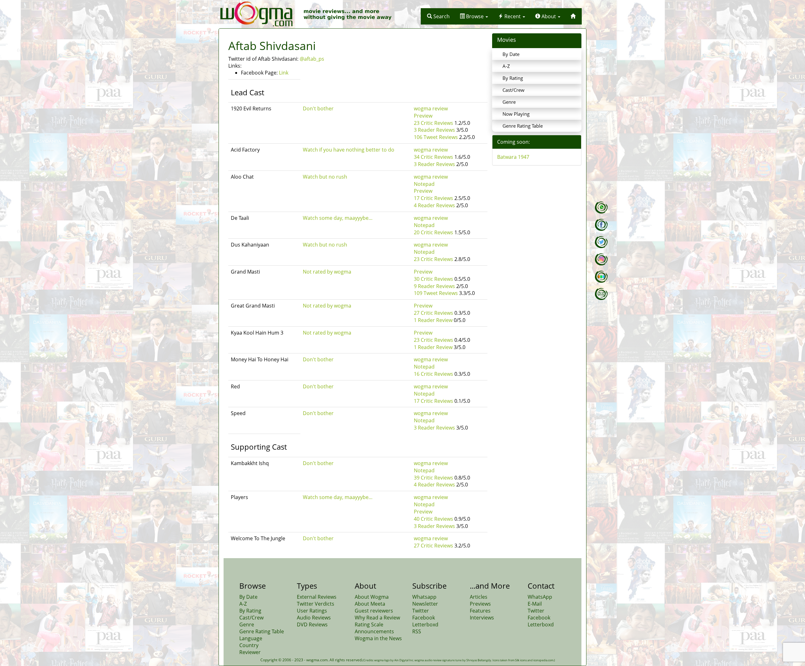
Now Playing (516, 114)
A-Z (506, 66)
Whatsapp (424, 596)
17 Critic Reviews (433, 198)
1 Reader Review (433, 320)
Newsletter (425, 603)
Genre (509, 102)
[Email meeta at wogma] (601, 294)
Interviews (482, 617)
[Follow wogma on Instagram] (601, 259)
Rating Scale (369, 624)
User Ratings (312, 610)
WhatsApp (540, 596)
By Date (510, 54)
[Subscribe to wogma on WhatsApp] (601, 207)
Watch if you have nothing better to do (348, 149)
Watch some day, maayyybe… (338, 217)
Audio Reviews (314, 617)
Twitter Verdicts (315, 603)
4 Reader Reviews (434, 205)
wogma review (431, 108)
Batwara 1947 (513, 156)
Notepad (424, 183)
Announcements (374, 631)
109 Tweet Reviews (436, 293)
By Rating (512, 78)
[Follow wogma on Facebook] (601, 225)
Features (480, 610)
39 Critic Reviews (433, 477)
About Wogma (372, 596)
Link (283, 72)
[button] (438, 16)
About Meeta (370, 603)
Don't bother (318, 108)
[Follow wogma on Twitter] (601, 242)
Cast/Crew (513, 90)
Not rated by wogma (327, 271)
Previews (480, 603)
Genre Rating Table (522, 126)
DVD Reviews (312, 624)
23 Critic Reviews (433, 122)
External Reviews (316, 596)
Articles (478, 596)
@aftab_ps (312, 58)
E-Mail (535, 603)
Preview (423, 115)
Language (250, 638)
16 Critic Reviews (433, 373)
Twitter (420, 610)
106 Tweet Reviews (436, 137)
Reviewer (250, 652)
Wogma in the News (378, 638)
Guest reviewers (374, 610)
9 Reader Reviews (434, 286)
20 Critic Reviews (433, 232)
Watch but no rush (325, 176)
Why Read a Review (377, 617)
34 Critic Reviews (433, 156)
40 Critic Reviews (433, 518)
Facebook (423, 617)
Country (248, 645)
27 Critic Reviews (433, 312)
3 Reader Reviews (434, 129)
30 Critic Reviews (433, 278)
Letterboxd (425, 624)
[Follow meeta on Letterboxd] (601, 277)
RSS (416, 631)
